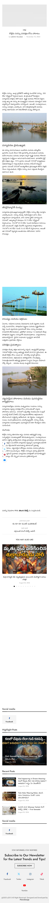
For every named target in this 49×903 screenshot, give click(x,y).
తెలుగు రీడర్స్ (23, 510)
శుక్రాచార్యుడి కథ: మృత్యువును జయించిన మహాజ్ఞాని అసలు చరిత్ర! (24, 578)
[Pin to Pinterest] (4, 454)
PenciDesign (24, 900)
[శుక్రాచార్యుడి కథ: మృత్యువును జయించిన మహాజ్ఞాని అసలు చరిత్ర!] (24, 559)
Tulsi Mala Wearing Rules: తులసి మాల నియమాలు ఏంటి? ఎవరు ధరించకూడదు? (30, 795)
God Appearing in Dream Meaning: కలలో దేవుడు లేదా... (24, 757)
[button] (4, 565)
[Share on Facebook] (4, 444)
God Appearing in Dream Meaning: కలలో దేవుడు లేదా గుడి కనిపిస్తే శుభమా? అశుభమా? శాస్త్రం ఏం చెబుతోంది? (32, 781)
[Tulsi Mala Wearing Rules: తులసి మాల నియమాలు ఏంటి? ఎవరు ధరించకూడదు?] (9, 796)
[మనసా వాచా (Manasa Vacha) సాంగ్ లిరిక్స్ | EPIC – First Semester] (9, 810)
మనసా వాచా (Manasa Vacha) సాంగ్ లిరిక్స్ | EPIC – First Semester (31, 808)
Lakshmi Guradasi (17, 37)
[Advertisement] (24, 66)
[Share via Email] (4, 460)
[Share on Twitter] (4, 449)
